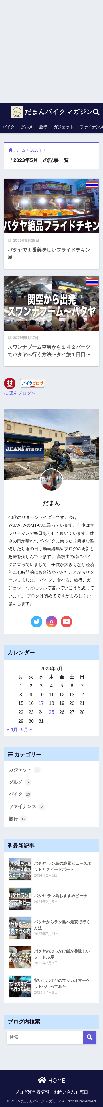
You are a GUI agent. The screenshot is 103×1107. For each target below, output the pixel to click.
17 (41, 703)
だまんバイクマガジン (58, 111)
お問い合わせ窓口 (71, 1092)
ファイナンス (26, 806)
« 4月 (12, 729)
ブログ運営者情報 (32, 1092)
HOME (55, 1080)
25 (51, 712)
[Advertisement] (51, 51)
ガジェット (64, 127)
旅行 (43, 127)
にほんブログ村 (20, 393)
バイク (9, 127)
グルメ (27, 127)
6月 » (26, 729)
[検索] (89, 1037)
